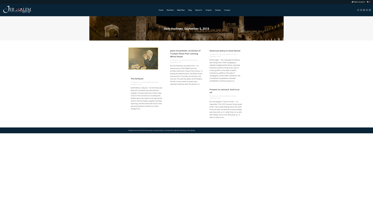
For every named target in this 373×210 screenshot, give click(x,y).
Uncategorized (135, 82)
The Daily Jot (137, 78)
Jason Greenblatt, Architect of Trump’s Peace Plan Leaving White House (185, 53)
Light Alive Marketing (180, 130)
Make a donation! (359, 2)
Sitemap (192, 130)
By (149, 82)
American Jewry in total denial (225, 50)
